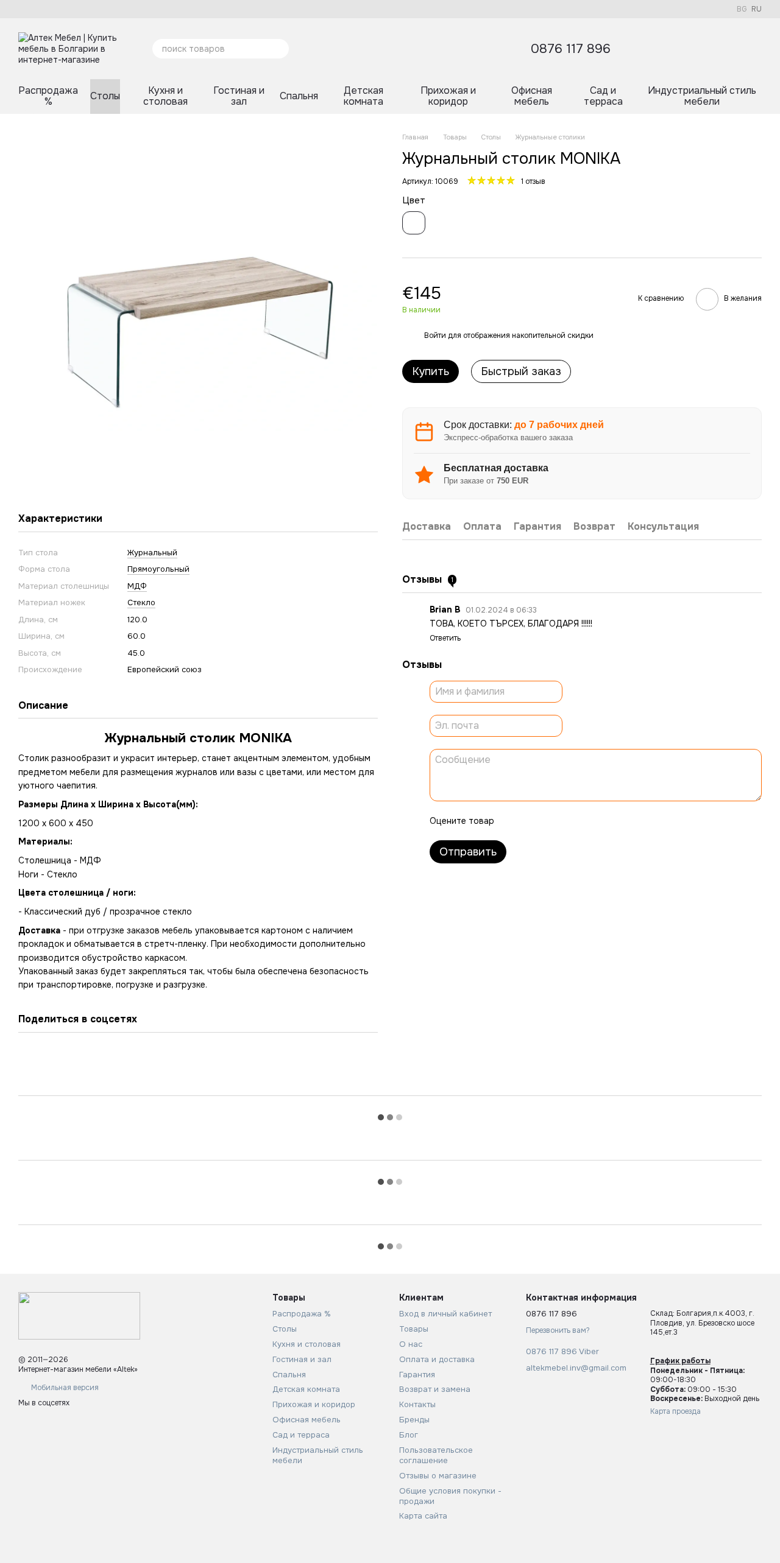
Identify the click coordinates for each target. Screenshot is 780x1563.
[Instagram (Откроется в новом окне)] (38, 9)
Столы (105, 96)
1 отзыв (533, 181)
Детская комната (363, 96)
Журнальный (152, 552)
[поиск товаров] (279, 48)
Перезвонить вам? (558, 1330)
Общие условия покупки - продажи (450, 1496)
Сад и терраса (603, 96)
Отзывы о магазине (438, 1475)
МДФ (137, 586)
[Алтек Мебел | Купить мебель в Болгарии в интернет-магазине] (79, 1315)
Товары (413, 1329)
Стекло (141, 602)
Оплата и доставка (437, 1359)
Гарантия (417, 1374)
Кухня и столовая (165, 96)
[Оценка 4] (573, 820)
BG (741, 9)
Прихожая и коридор (448, 96)
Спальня (299, 96)
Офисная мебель (531, 96)
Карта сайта (423, 1516)
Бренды (414, 1419)
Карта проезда (675, 1411)
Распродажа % (48, 96)
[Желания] (688, 48)
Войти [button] (435, 335)
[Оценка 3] (553, 820)
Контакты (417, 1404)
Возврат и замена (434, 1389)
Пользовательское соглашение (436, 1455)
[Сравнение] (720, 48)
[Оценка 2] (534, 820)
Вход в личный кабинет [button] (445, 1313)
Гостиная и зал (238, 96)
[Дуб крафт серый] (413, 222)
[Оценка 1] (514, 820)
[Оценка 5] (592, 820)
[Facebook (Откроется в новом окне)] (23, 9)
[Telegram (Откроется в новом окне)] (67, 9)
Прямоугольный (158, 569)
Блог (408, 1435)
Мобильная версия (64, 1388)
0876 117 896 (571, 49)
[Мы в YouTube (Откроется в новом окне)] (52, 9)
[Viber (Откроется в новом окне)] (82, 9)
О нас (410, 1344)
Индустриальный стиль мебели (702, 96)
